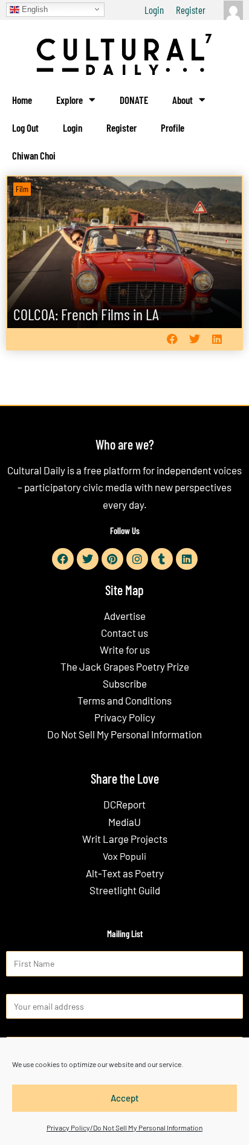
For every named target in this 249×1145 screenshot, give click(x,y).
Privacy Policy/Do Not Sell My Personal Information (124, 1127)
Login (154, 10)
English (33, 8)
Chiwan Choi (34, 155)
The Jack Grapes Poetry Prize (124, 666)
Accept (125, 1097)
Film (22, 189)
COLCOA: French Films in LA (86, 314)
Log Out (25, 127)
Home (22, 100)
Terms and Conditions (124, 700)
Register (190, 10)
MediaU (124, 822)
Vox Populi (124, 856)
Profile (172, 127)
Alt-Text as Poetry (125, 873)
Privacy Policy (124, 717)
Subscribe (125, 683)
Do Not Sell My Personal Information (124, 734)
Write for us (125, 649)
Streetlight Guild (124, 890)
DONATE (134, 100)
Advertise (125, 616)
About (182, 100)
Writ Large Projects (124, 839)
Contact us (124, 633)
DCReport (124, 804)
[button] (172, 339)
